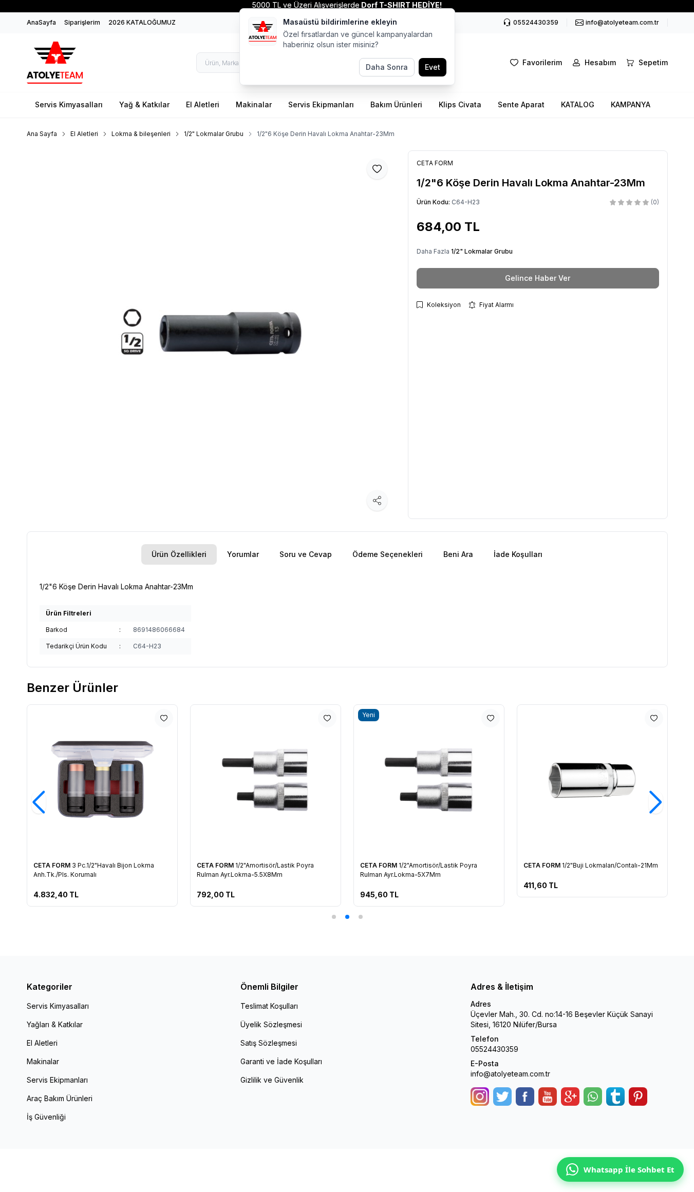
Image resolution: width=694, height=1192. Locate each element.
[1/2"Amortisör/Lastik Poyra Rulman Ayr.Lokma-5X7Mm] (429, 780)
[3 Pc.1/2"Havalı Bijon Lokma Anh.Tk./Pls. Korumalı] (102, 780)
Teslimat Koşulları (269, 1006)
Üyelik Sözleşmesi (271, 1024)
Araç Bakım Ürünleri (59, 1098)
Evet (432, 67)
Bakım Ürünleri (396, 104)
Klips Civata (460, 104)
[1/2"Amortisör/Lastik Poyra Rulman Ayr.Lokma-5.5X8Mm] (266, 780)
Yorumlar (243, 554)
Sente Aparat (521, 104)
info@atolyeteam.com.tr (510, 1073)
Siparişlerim (82, 22)
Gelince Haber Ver (537, 278)
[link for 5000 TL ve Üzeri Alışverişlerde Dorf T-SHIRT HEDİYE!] (347, 5)
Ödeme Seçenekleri (387, 554)
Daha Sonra (387, 67)
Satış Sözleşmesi (268, 1043)
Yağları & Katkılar (55, 1024)
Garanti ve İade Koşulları (281, 1061)
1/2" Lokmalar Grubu (213, 134)
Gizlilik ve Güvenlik (272, 1079)
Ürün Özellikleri (179, 554)
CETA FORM (52, 865)
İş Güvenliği (46, 1116)
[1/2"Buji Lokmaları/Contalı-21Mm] (592, 780)
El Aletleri (202, 104)
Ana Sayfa (42, 134)
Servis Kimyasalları (69, 104)
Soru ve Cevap (305, 554)
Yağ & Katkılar (144, 104)
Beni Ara (458, 554)
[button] (334, 917)
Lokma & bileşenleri (141, 134)
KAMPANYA (630, 104)
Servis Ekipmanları (321, 104)
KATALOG (577, 104)
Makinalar (254, 104)
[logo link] (63, 63)
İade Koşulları (518, 554)
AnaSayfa (41, 22)
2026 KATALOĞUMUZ (142, 22)
